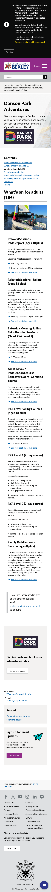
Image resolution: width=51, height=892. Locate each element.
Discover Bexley (11, 814)
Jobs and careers (11, 806)
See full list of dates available (24, 272)
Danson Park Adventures (31, 87)
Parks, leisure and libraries (30, 85)
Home (6, 85)
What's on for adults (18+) (15, 169)
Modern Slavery (33, 821)
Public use (8, 181)
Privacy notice (32, 806)
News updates (10, 825)
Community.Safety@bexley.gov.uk (30, 42)
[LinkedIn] (35, 797)
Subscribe (14, 755)
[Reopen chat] (44, 885)
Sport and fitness (11, 87)
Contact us (9, 802)
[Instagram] (27, 797)
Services (14, 85)
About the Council (12, 817)
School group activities (14, 172)
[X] (13, 797)
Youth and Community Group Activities (21, 175)
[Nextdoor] (42, 797)
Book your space (17, 671)
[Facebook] (6, 797)
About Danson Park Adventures (18, 162)
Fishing (7, 184)
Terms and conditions (35, 810)
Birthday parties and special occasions (21, 178)
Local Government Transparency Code (34, 826)
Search (45, 77)
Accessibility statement (36, 814)
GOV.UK (29, 817)
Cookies (29, 802)
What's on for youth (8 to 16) (17, 165)
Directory (8, 821)
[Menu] (44, 66)
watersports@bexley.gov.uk (25, 605)
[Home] (17, 66)
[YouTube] (20, 797)
